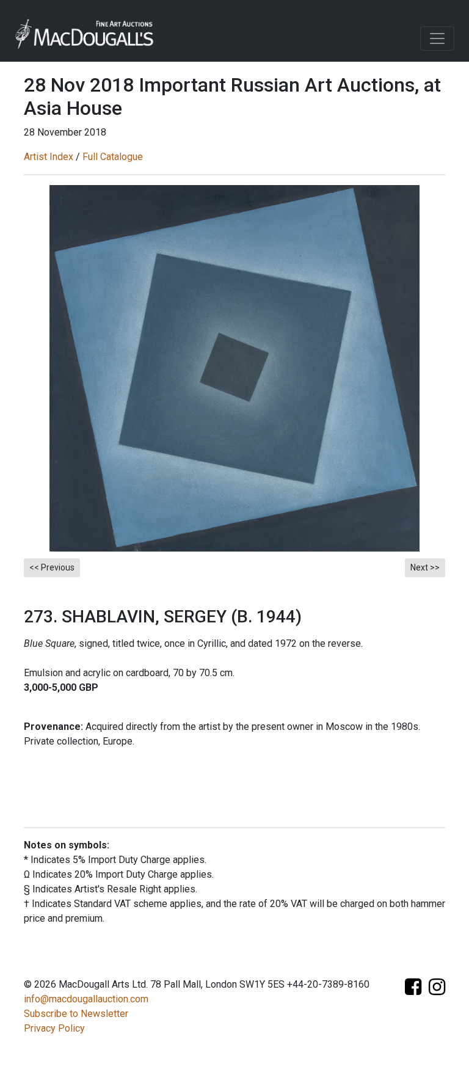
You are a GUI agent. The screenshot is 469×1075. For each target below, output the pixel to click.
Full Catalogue (112, 156)
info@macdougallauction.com (86, 999)
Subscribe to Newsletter (76, 1013)
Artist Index (48, 156)
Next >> (425, 567)
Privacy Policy (54, 1028)
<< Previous (52, 567)
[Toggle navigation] (437, 38)
